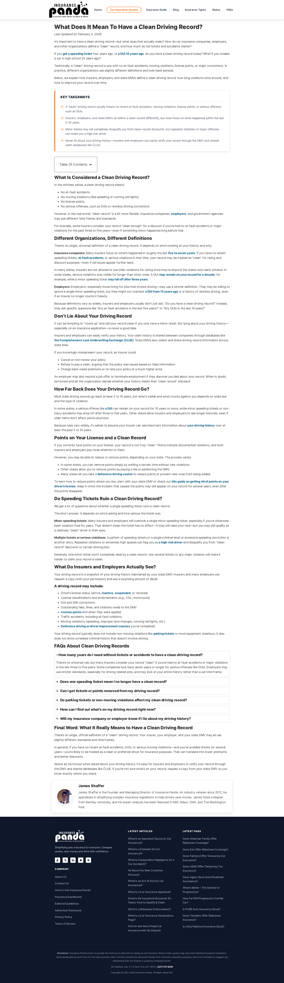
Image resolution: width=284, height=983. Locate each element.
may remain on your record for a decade (187, 274)
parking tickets (163, 633)
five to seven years (181, 253)
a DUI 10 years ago (131, 53)
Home (98, 9)
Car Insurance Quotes (124, 9)
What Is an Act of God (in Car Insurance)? (146, 883)
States (216, 9)
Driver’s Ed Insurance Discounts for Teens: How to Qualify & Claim (149, 900)
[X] (65, 860)
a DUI (108, 408)
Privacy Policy (63, 917)
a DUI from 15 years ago (161, 291)
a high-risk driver (170, 542)
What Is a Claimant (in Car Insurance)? (144, 851)
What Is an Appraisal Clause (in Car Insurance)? (149, 841)
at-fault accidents (90, 258)
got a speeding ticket (77, 53)
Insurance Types (195, 9)
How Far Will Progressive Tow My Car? (203, 900)
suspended (122, 593)
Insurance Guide (156, 9)
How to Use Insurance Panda (72, 890)
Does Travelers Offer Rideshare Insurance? (202, 917)
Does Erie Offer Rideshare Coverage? (205, 849)
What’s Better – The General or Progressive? (201, 890)
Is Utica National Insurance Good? (203, 926)
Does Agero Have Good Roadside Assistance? (203, 879)
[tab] (142, 663)
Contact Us (62, 883)
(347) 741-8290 (165, 966)
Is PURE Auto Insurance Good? (201, 909)
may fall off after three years (128, 279)
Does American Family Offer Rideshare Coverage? (200, 841)
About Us (61, 876)
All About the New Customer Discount (145, 872)
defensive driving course (115, 474)
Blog (176, 9)
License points (71, 612)
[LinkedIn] (73, 860)
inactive (107, 593)
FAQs (229, 9)
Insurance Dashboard (68, 896)
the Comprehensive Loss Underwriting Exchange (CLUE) (94, 340)
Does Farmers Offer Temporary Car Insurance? (204, 858)
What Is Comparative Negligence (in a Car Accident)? (151, 862)
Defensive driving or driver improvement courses (95, 626)
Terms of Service (65, 923)
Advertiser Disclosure (68, 910)
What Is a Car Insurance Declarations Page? (151, 917)
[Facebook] (57, 860)
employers (178, 213)
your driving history (201, 425)
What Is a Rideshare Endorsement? (149, 909)
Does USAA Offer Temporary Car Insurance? (203, 868)
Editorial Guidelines (67, 903)
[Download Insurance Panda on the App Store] (80, 860)
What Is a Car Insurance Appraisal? (149, 892)
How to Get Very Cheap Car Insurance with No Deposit (145, 928)
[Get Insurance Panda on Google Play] (88, 860)
